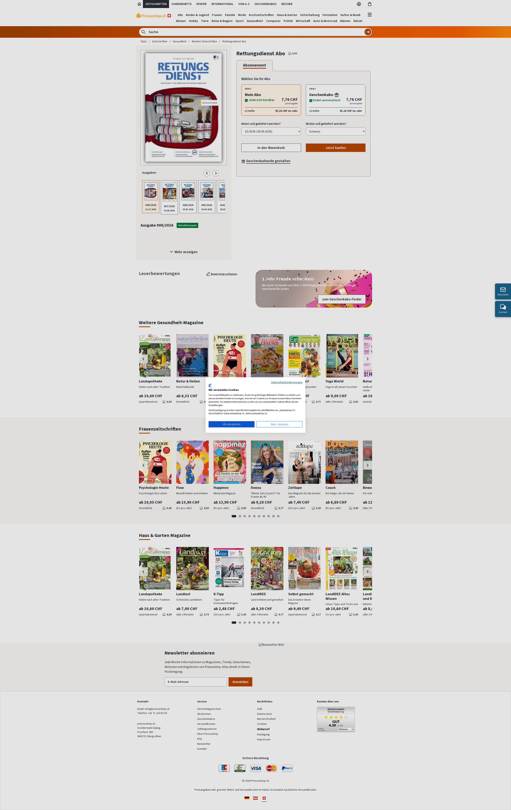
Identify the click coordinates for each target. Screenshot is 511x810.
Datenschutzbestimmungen (286, 382)
